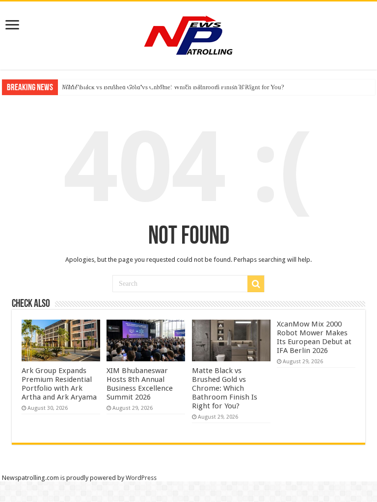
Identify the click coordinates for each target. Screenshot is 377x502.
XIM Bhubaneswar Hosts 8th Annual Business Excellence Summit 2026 (140, 384)
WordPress (141, 477)
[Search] (255, 284)
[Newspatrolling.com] (188, 34)
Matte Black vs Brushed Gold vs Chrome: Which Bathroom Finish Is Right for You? (173, 87)
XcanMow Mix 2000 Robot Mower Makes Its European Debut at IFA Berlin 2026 (314, 337)
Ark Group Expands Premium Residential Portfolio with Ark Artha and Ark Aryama (59, 384)
